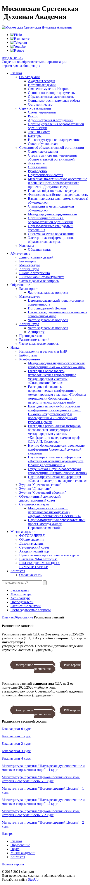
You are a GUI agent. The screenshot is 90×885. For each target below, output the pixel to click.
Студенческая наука (34, 504)
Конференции (29, 359)
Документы (36, 163)
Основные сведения (43, 151)
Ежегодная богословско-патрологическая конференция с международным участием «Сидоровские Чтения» (52, 377)
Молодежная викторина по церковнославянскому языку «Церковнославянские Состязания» (54, 512)
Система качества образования (51, 234)
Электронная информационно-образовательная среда (51, 239)
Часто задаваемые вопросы (39, 281)
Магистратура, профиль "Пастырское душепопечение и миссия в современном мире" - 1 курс (43, 768)
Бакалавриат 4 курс (16, 758)
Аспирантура (29, 269)
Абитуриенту (20, 253)
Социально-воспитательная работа (54, 100)
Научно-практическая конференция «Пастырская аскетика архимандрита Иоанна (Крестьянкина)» (55, 461)
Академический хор (34, 551)
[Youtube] (18, 46)
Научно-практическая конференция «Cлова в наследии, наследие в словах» (57, 479)
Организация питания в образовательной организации (50, 220)
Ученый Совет (39, 132)
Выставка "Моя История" (38, 559)
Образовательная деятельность (51, 96)
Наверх (7, 834)
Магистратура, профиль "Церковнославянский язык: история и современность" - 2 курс (41, 813)
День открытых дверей (36, 257)
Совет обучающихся (43, 143)
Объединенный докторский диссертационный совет (40, 498)
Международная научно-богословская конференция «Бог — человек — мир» (56, 365)
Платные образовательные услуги (53, 191)
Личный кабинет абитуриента (41, 277)
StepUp (33, 879)
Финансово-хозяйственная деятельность (58, 194)
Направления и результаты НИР (43, 351)
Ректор (33, 116)
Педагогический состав (45, 175)
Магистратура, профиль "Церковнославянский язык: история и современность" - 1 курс (41, 779)
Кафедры (35, 136)
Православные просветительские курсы (49, 555)
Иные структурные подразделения (54, 140)
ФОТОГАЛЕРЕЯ (32, 535)
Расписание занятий (34, 339)
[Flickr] (16, 35)
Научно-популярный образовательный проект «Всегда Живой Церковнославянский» (56, 524)
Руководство (37, 171)
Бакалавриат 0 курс (16, 729)
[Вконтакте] (19, 39)
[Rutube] (17, 50)
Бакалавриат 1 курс (16, 736)
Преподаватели (30, 336)
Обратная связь (39, 249)
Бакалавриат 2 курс (16, 743)
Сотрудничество (40, 104)
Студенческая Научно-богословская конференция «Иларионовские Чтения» (57, 471)
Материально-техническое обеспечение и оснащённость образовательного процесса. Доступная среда (57, 183)
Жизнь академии (22, 532)
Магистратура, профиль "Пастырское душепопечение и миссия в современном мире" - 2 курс (43, 802)
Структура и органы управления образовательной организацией (52, 157)
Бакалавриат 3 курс (16, 751)
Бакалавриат (28, 261)
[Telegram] (18, 42)
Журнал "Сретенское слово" (40, 484)
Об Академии (29, 77)
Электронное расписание (32, 665)
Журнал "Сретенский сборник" (42, 492)
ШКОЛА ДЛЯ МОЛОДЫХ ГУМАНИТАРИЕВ (39, 565)
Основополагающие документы (52, 93)
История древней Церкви (47, 308)
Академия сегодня (41, 81)
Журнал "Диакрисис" (35, 488)
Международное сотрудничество (52, 214)
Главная (16, 73)
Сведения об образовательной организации (34, 62)
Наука (14, 347)
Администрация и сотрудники (50, 120)
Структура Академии (35, 108)
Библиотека (28, 355)
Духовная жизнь (31, 543)
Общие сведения (31, 539)
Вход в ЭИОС (12, 58)
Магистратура (29, 265)
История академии (42, 85)
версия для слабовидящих (21, 66)
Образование (37, 167)
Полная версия (13, 864)
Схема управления (42, 112)
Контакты (26, 245)
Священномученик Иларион (49, 89)
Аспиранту (36, 332)
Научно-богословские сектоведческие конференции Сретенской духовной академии (56, 449)
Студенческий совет (34, 547)
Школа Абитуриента (34, 273)
